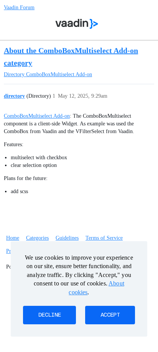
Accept (110, 315)
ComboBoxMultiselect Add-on (37, 116)
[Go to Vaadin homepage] (76, 24)
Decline (49, 315)
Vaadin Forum (19, 7)
